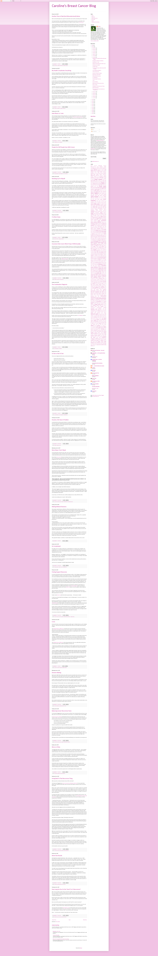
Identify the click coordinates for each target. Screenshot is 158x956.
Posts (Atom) (58, 921)
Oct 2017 (94, 51)
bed (91, 179)
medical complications (95, 268)
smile (103, 320)
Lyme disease (92, 264)
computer (97, 210)
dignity (105, 218)
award (95, 177)
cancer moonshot (101, 194)
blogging (102, 182)
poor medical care (93, 300)
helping (96, 245)
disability (60, 348)
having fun (104, 240)
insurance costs (61, 279)
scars (93, 317)
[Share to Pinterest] (67, 64)
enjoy (105, 226)
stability (103, 322)
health (97, 241)
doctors (99, 222)
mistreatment (102, 279)
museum (92, 282)
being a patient (56, 173)
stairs (95, 323)
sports (99, 322)
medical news (66, 501)
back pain (101, 177)
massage (105, 266)
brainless (92, 186)
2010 (93, 108)
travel (105, 334)
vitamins (102, 339)
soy (98, 321)
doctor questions (60, 884)
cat (104, 202)
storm (100, 324)
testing (100, 331)
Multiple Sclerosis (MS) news (58, 642)
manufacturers (95, 266)
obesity (94, 286)
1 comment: (59, 237)
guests (96, 239)
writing (94, 344)
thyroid (102, 332)
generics (95, 236)
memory (99, 277)
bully (91, 188)
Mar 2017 (94, 94)
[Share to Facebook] (66, 64)
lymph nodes (96, 264)
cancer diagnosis (61, 173)
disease (92, 220)
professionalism (101, 302)
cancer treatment (62, 773)
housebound (104, 249)
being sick (100, 180)
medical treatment (94, 276)
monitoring (94, 280)
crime (100, 214)
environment (96, 227)
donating (92, 223)
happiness (99, 240)
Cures (53, 622)
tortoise (101, 333)
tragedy (105, 333)
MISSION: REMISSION (95, 375)
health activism (100, 241)
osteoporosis (95, 288)
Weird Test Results (57, 855)
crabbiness (101, 213)
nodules (94, 284)
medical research (65, 65)
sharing (105, 318)
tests (102, 331)
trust (101, 335)
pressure (103, 301)
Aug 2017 (94, 54)
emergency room (100, 224)
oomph (91, 287)
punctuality (102, 303)
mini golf (92, 279)
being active (104, 179)
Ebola (91, 224)
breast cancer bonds (94, 187)
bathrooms (102, 178)
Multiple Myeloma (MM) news (58, 628)
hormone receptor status (96, 248)
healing (94, 241)
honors (103, 247)
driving (99, 223)
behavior (93, 179)
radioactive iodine (98, 305)
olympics (99, 286)
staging (93, 323)
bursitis (93, 188)
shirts (93, 319)
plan (95, 299)
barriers (100, 178)
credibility (97, 214)
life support (102, 260)
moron (105, 280)
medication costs (56, 142)
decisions (104, 216)
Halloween (94, 240)
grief (93, 239)
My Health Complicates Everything (61, 70)
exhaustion (92, 229)
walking (102, 340)
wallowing (105, 340)
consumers (95, 211)
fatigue (55, 445)
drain (94, 223)
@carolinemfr (93, 148)
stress (92, 325)
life (99, 260)
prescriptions (98, 301)
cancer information (95, 194)
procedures (92, 302)
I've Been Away (56, 217)
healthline (99, 243)
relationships (93, 309)
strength (105, 324)
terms (91, 331)
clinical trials (95, 207)
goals (93, 238)
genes (97, 236)
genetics (104, 236)
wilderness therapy (64, 258)
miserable (98, 279)
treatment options (97, 335)
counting (97, 213)
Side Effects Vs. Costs (58, 113)
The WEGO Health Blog (95, 386)
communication (99, 208)
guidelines (99, 239)
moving (104, 281)
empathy (95, 225)
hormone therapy (102, 248)
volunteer (105, 339)
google (99, 238)
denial (91, 217)
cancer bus (55, 884)
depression (100, 217)
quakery (105, 303)
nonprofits (97, 284)
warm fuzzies (93, 341)
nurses (103, 285)
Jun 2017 (94, 57)
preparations (94, 301)
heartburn (92, 245)
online (105, 286)
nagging (94, 282)
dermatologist (104, 217)
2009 (93, 110)
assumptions (101, 176)
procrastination (97, 302)
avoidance (92, 177)
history (92, 246)
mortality (92, 281)
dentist (94, 217)
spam (100, 321)
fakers (101, 229)
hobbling (97, 246)
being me (97, 180)
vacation (96, 338)
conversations (97, 212)
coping (92, 213)
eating (105, 223)
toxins (103, 333)
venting (96, 339)
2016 (93, 99)
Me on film (93, 19)
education (93, 224)
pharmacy (97, 297)
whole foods (102, 342)
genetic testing (100, 236)
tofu (97, 333)
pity (94, 299)
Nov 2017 (94, 49)
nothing (96, 285)
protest (98, 303)
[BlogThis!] (63, 64)
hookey (105, 247)
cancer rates (97, 195)
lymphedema (100, 264)
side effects (60, 142)
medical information (60, 65)
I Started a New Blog (55, 925)
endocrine (96, 226)
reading (96, 306)
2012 (93, 105)
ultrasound (100, 336)
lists (94, 261)
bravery (98, 186)
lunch (102, 263)
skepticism (92, 320)
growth (95, 239)
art (102, 175)
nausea (104, 282)
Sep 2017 (94, 52)
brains (95, 186)
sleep (60, 445)
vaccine (99, 338)
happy (102, 240)
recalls (105, 306)
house (101, 249)
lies (98, 260)
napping (58, 445)
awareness (97, 177)
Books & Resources (95, 18)
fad (97, 229)
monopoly (97, 280)
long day (105, 262)
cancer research (61, 501)
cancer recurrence (56, 501)
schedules (95, 317)
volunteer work (93, 340)
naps (100, 282)
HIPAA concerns (104, 245)
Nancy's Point (94, 378)
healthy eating (103, 243)
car (105, 200)
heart (101, 244)
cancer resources (56, 616)
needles (93, 283)
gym (102, 239)
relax (96, 309)
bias (105, 180)
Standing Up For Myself (58, 178)
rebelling (102, 306)
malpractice (99, 265)
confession (104, 210)
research (98, 310)
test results (64, 884)
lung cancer (104, 263)
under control (98, 337)
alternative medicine (57, 773)
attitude (105, 176)
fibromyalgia (104, 231)
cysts (94, 216)
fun (95, 235)
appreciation (97, 175)
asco (98, 176)
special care (102, 321)
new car (96, 283)
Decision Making (56, 672)
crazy (95, 214)
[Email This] (62, 64)
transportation (99, 334)
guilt (101, 239)
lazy (96, 259)
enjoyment (92, 227)
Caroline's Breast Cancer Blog (74, 6)
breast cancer (102, 186)
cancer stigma (94, 199)
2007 (93, 113)
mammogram (103, 265)
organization (103, 287)
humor (95, 250)
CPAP (99, 213)
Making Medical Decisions (59, 506)
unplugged (92, 338)
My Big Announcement (100, 140)
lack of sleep (102, 258)
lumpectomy (99, 263)
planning (97, 299)
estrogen (101, 227)
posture (105, 300)
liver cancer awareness (100, 261)
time (94, 333)
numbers (100, 285)
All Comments (94, 131)
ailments (55, 108)
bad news (95, 178)
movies (101, 281)
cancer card (104, 189)
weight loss (92, 342)
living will (94, 262)
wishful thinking (96, 343)
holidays (102, 246)
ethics (103, 227)
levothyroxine (96, 260)
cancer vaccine (98, 200)
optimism (97, 287)
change (95, 203)
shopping (97, 319)
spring (101, 322)
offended (97, 286)
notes (94, 285)
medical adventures (94, 267)
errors (98, 227)
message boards (93, 278)
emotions (69, 616)
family (105, 229)
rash (102, 305)
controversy (92, 212)
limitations (92, 261)
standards (97, 323)
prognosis (104, 302)
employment (98, 225)
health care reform (94, 242)
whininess (64, 108)
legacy (105, 259)
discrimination (104, 219)
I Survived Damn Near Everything (97, 363)
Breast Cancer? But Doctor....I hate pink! (98, 350)
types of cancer (97, 336)
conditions (100, 210)
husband (97, 250)
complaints (96, 209)
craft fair (105, 213)
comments (95, 208)
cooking (101, 212)
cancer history (101, 193)
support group (72, 616)
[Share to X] (65, 64)
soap (93, 321)
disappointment (96, 219)
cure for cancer (93, 215)
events (92, 228)
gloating (92, 238)
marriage (102, 266)
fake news (55, 65)
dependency (96, 217)
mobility (105, 279)
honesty (100, 247)
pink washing (99, 298)
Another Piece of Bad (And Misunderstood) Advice (66, 16)
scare (91, 317)
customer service (99, 215)
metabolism (96, 278)
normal (100, 284)
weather (99, 341)
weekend (102, 341)
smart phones (100, 320)
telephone (92, 330)
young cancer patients (100, 344)
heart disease (104, 244)
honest (98, 247)
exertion (105, 228)
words (103, 343)
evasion (105, 227)
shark (91, 319)
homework (95, 247)
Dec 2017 (94, 48)
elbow (96, 224)
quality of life (97, 304)
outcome (100, 288)
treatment (92, 335)
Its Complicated (56, 546)
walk (99, 340)
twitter (92, 336)
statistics (100, 323)
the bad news (81, 22)
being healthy (93, 180)
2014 (93, 102)
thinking (95, 332)
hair (104, 239)
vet (97, 339)
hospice (92, 249)
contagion (99, 211)
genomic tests (93, 237)
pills (96, 298)
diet (100, 218)
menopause (102, 277)
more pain (102, 280)
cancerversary (103, 200)
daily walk (96, 216)
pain (103, 290)
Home (92, 15)
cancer (102, 188)
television (95, 330)
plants (100, 299)
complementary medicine (102, 209)
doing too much (104, 222)
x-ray (95, 344)
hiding (100, 245)
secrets (98, 317)
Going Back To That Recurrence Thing (62, 778)
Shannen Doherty (101, 318)
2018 (93, 45)
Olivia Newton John (66, 907)
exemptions (95, 228)
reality (99, 306)
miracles (95, 279)
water (96, 341)
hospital (94, 249)
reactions (92, 306)
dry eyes (101, 223)
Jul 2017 (94, 55)
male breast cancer (94, 265)
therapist (92, 332)
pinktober (92, 299)
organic (100, 287)
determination (94, 218)
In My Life (93, 367)
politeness (102, 299)
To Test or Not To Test (58, 353)
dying (103, 223)
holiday (100, 246)
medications (95, 277)
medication (100, 276)
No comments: (59, 172)
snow (91, 321)
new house (99, 283)
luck (97, 263)
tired (96, 333)
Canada (100, 188)
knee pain (58, 108)
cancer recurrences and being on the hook (69, 783)
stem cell (103, 323)
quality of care (93, 304)
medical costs (101, 268)
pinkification (104, 298)
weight (105, 341)
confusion (92, 211)
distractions (95, 220)
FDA (99, 230)
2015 (93, 101)
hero (98, 245)
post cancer (102, 300)
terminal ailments (103, 330)
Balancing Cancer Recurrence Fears (61, 711)
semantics (97, 318)
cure (105, 214)
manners (92, 266)
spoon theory (96, 322)
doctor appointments (102, 220)
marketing (99, 266)
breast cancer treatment (101, 187)
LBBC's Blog (93, 370)
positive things (98, 300)
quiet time (105, 304)
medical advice (100, 267)
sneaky (105, 320)
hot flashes (98, 249)
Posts (93, 129)
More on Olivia (56, 747)
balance (97, 178)
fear (100, 230)
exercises (102, 228)
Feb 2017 (94, 96)
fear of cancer (104, 230)
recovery (105, 307)
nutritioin (105, 285)
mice (105, 278)
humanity (66, 173)
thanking (105, 331)
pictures (94, 298)
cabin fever (97, 188)
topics (99, 333)
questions (101, 304)
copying (94, 213)
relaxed (98, 309)
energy (103, 226)
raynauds (105, 305)
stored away (97, 324)
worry (91, 344)
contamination (102, 211)
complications (92, 210)
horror (105, 248)
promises (95, 303)
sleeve (97, 320)
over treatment (103, 289)
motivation (98, 281)
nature (102, 282)
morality (100, 280)
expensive (95, 229)
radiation (94, 305)
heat (94, 245)
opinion (94, 287)
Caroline (99, 26)
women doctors (101, 343)
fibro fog (99, 231)
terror (93, 331)
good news (96, 238)
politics (105, 299)
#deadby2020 (100, 165)
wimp (105, 342)
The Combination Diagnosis (59, 284)
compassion (92, 209)
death (102, 216)
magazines (104, 264)
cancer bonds (97, 189)
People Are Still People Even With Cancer (63, 147)
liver (96, 261)
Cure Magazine (80, 315)
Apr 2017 (94, 93)
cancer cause (96, 190)
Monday (92, 280)
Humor (93, 20)
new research (59, 457)
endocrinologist (100, 226)
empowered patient (103, 225)
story (102, 324)
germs (96, 237)
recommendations (99, 307)
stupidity (98, 325)
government (102, 238)
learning (99, 259)
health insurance (56, 279)
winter (93, 343)
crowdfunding (102, 214)
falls (103, 229)
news (102, 283)
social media (96, 321)
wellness (95, 342)
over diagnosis (96, 289)
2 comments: (59, 140)
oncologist (102, 286)
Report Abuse (93, 116)
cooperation (104, 212)
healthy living (98, 244)
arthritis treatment (94, 176)
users (94, 338)
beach (105, 178)
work (105, 343)
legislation (92, 260)
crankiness (92, 214)
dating (99, 216)
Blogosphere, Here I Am (56, 931)
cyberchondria (104, 215)
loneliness (102, 262)
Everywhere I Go (94, 356)
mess (105, 277)
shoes (95, 319)
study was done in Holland (57, 716)
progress (92, 303)
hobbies (94, 246)
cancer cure (55, 667)
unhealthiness (104, 337)
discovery (100, 219)
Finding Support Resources (59, 572)
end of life (92, 226)
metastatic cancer (70, 501)
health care (104, 241)
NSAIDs (98, 285)
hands (97, 240)
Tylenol (94, 336)
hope (91, 248)
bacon (104, 177)
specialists (93, 322)
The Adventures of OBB (95, 381)
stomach (94, 324)
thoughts (99, 332)
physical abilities (101, 297)
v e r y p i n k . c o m (95, 388)
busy (95, 188)
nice (104, 283)
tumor (105, 335)
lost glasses (93, 263)
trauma (103, 334)
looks (91, 263)
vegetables (93, 339)
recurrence (92, 308)
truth (103, 335)
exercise (98, 228)
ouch (97, 288)
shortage (100, 319)
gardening (92, 236)
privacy (105, 301)
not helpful (103, 284)
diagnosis (98, 218)
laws (95, 259)
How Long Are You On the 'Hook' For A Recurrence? (66, 889)
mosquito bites (95, 281)
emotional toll (65, 616)
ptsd (99, 303)
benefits (103, 180)
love (95, 263)
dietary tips (102, 218)
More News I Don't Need (59, 450)
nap (96, 282)
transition (92, 334)
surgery (61, 108)
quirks (91, 305)
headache (92, 241)
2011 (93, 107)
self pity (94, 318)
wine (91, 343)
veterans (99, 339)
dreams (96, 223)
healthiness (95, 243)
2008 (93, 111)
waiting (97, 340)
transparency (95, 334)
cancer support (61, 616)
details (91, 218)
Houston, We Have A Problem (60, 420)
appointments (93, 175)
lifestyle (105, 260)
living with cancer (98, 262)
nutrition (92, 286)
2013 (93, 104)
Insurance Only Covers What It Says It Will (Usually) (66, 244)
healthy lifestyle (93, 244)
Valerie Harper (102, 338)
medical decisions (101, 269)
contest (105, 211)
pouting (92, 301)
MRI (105, 281)
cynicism (92, 216)
